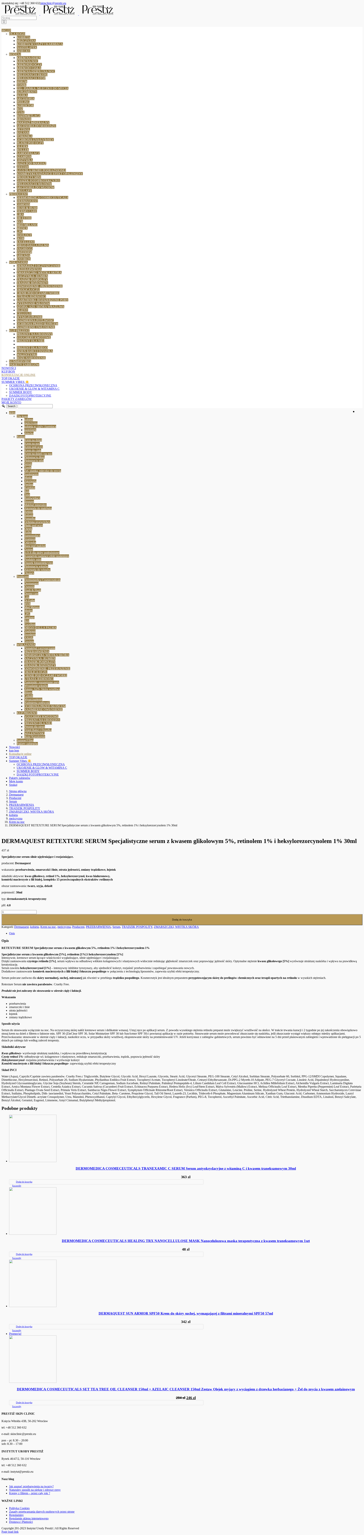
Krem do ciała (29, 68)
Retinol (23, 129)
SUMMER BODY (20, 392)
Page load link (10, 1531)
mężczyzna (26, 40)
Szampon (24, 156)
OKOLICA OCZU (28, 289)
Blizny (22, 310)
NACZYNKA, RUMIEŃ (32, 276)
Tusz (20, 112)
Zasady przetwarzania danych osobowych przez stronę (42, 1511)
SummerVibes (20, 361)
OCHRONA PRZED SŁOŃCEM (37, 323)
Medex (22, 228)
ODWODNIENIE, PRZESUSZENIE (40, 286)
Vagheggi (25, 248)
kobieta (23, 37)
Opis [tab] (12, 933)
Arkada (23, 255)
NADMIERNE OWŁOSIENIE (36, 327)
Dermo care (27, 211)
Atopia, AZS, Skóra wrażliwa (40, 306)
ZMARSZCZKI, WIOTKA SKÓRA (39, 272)
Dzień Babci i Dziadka (35, 351)
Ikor (20, 238)
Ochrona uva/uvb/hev (35, 139)
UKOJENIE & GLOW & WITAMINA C (34, 388)
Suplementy (27, 91)
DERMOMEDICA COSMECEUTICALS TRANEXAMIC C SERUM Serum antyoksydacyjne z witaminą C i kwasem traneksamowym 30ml (186, 1168)
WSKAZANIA (18, 262)
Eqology (24, 235)
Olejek (22, 146)
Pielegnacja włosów (34, 184)
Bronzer (24, 119)
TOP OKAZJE (11, 378)
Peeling (23, 102)
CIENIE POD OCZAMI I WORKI (38, 293)
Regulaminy (16, 1515)
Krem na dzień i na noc (36, 71)
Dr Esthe (24, 218)
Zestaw (23, 166)
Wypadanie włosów (33, 303)
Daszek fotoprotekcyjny (38, 180)
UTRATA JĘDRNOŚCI (31, 296)
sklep (6, 30)
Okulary (24, 190)
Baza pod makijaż (31, 163)
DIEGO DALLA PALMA (33, 245)
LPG (20, 231)
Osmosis (23, 204)
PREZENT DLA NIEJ (30, 340)
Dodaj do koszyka (182, 919)
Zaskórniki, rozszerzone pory (42, 299)
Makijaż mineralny (33, 122)
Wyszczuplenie (29, 317)
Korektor (25, 105)
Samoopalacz (28, 153)
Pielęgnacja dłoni (32, 74)
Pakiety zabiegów (24, 364)
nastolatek (27, 47)
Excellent (26, 241)
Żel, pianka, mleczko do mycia (42, 88)
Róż (20, 108)
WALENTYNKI (27, 354)
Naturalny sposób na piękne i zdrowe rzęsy (35, 1489)
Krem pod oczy (29, 64)
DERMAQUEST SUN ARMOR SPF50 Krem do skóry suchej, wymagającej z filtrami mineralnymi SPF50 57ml (186, 1313)
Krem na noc (27, 61)
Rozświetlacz (28, 115)
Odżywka (25, 160)
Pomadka (24, 136)
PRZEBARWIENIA (29, 269)
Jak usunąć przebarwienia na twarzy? (31, 1486)
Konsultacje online (18, 375)
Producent (18, 194)
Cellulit (24, 313)
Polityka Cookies (19, 1508)
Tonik (21, 85)
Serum (22, 81)
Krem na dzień (29, 57)
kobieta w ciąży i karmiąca (40, 44)
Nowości (9, 368)
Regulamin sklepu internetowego (29, 1518)
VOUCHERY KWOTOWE (34, 337)
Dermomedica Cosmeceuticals (42, 197)
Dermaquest (27, 201)
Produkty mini (29, 177)
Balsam (23, 132)
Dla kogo (17, 33)
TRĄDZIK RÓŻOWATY (32, 282)
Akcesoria (26, 98)
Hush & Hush (27, 207)
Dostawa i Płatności (21, 1521)
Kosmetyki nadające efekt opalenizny (50, 173)
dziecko (23, 50)
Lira (20, 214)
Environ (24, 259)
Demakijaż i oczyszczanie (38, 265)
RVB (20, 221)
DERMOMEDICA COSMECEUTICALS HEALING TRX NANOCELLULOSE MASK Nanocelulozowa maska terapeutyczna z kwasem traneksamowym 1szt (186, 1241)
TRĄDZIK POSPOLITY (32, 279)
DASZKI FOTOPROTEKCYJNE (30, 395)
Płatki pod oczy (30, 143)
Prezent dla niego (32, 347)
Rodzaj (15, 54)
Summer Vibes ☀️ (15, 382)
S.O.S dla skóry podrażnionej (41, 170)
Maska (22, 95)
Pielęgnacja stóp (31, 78)
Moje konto (11, 402)
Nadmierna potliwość (35, 320)
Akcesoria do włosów (35, 187)
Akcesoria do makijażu (36, 126)
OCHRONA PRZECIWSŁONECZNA (33, 385)
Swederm (24, 252)
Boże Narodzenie (31, 357)
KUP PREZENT (19, 330)
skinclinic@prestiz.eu (53, 3)
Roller (23, 149)
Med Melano (27, 224)
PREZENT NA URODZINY (35, 334)
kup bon (8, 371)
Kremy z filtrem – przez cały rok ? (29, 1493)
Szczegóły (16, 1185)
